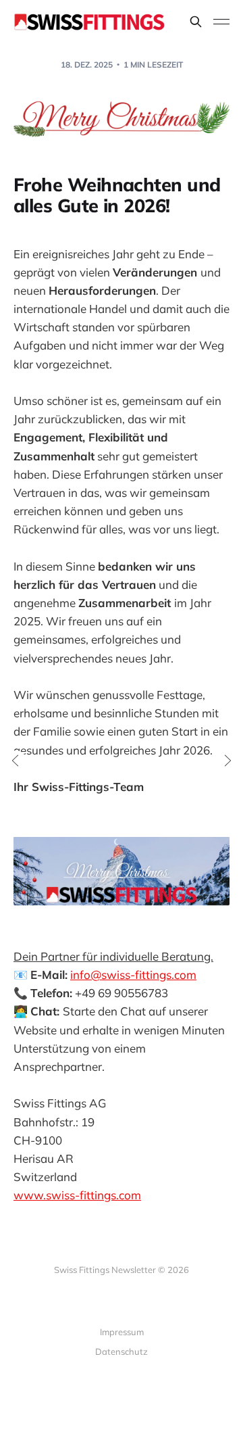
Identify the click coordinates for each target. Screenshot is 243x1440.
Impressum (122, 1331)
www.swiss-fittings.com (77, 1195)
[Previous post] (16, 760)
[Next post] (227, 760)
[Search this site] (196, 21)
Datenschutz (121, 1351)
